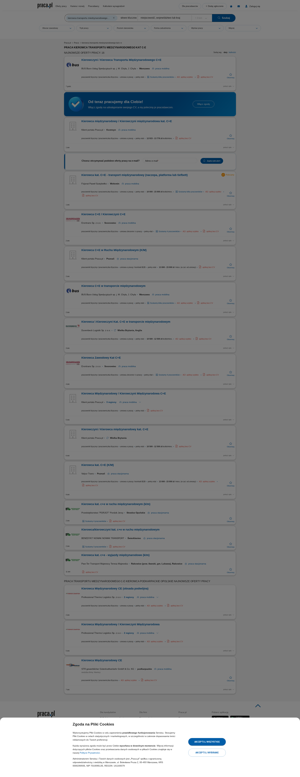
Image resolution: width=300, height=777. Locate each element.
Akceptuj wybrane (207, 752)
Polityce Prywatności (90, 753)
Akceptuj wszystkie (207, 742)
